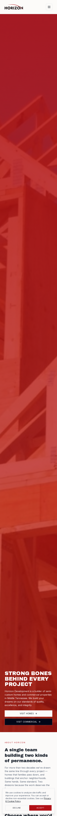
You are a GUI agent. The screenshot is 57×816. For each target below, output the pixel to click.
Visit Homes (27, 713)
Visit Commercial (26, 722)
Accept (40, 808)
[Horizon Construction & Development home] (14, 7)
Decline (17, 808)
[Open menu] (49, 7)
